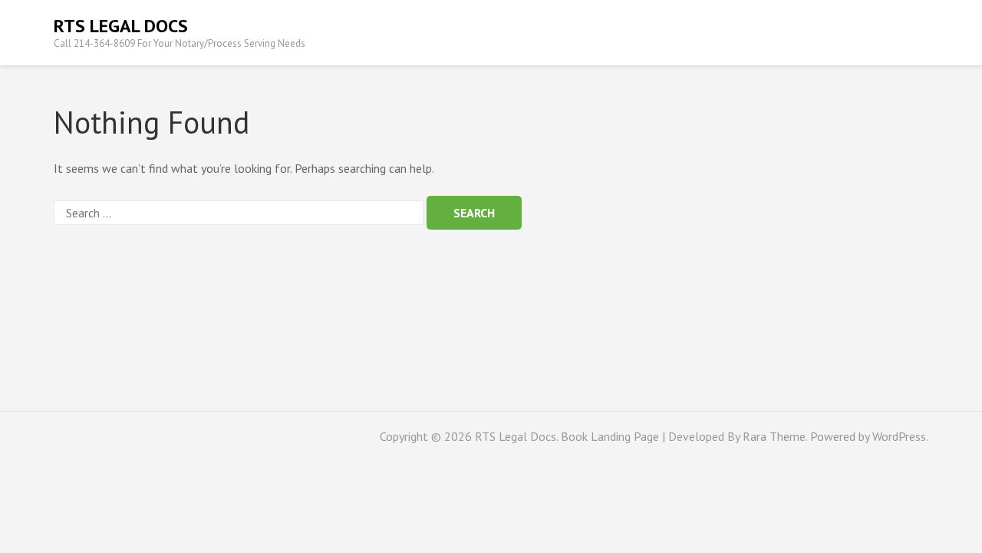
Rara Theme (774, 436)
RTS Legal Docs (121, 26)
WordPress (899, 436)
